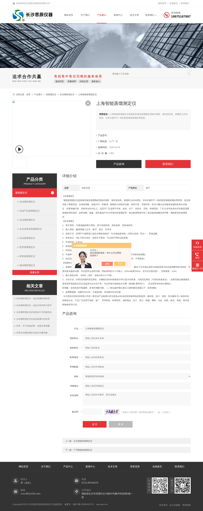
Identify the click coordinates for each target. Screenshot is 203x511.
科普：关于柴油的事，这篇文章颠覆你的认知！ (36, 326)
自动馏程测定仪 (67, 94)
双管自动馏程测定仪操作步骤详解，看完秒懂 (36, 332)
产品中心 (68, 466)
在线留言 (173, 3)
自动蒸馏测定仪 (27, 238)
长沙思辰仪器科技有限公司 (36, 3)
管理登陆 (186, 505)
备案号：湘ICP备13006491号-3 (79, 504)
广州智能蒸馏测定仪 (83, 450)
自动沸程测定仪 (27, 220)
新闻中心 (118, 15)
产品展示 (101, 15)
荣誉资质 (135, 466)
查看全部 (34, 272)
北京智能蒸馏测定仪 (83, 441)
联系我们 (185, 3)
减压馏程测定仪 (27, 265)
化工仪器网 (175, 505)
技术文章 (134, 15)
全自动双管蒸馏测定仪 (30, 229)
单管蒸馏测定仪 (27, 256)
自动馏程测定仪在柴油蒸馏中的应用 (33, 319)
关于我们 (85, 15)
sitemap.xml (102, 504)
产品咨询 (119, 164)
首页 (28, 94)
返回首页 (162, 3)
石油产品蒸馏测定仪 (29, 210)
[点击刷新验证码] (112, 411)
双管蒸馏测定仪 (27, 247)
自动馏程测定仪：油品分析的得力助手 (34, 305)
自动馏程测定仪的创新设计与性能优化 (34, 312)
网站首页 (68, 15)
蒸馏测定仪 (51, 94)
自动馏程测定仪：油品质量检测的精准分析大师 (36, 298)
